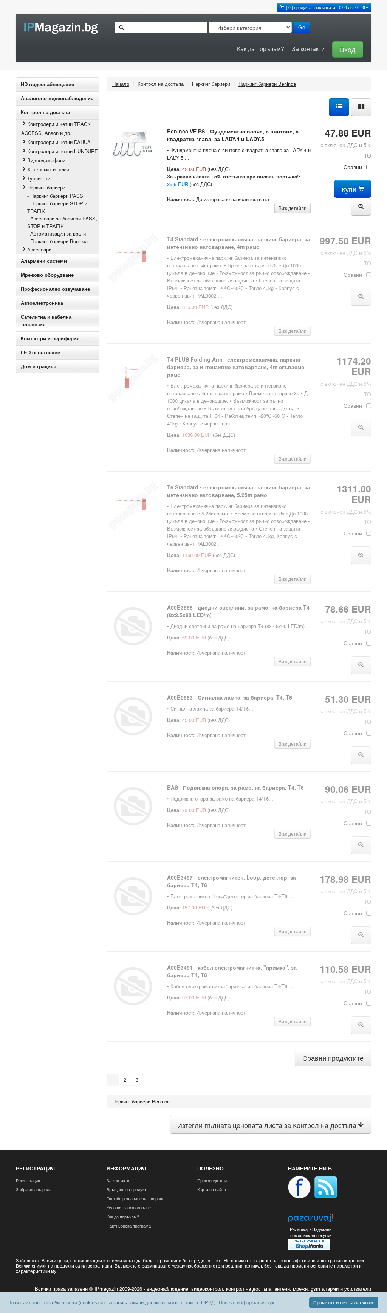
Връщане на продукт (126, 1189)
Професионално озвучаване (55, 288)
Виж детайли (293, 208)
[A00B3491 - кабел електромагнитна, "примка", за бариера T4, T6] (133, 985)
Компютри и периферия (50, 338)
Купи (350, 189)
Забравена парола (33, 1189)
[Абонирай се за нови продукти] (325, 1186)
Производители (212, 1180)
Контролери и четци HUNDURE (62, 151)
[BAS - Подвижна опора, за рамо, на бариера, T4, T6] (133, 805)
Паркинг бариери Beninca (267, 83)
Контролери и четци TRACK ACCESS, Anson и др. (56, 128)
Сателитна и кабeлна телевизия (46, 320)
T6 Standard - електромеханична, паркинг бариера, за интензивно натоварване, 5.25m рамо (238, 490)
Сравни (353, 167)
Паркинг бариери (46, 187)
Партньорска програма (129, 1226)
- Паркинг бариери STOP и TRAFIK (57, 207)
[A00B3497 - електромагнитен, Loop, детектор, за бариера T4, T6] (133, 895)
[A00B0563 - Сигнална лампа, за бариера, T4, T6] (133, 715)
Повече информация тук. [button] (247, 1302)
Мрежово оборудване (47, 274)
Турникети (38, 178)
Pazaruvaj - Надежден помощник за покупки (310, 1232)
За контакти (308, 48)
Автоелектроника (42, 302)
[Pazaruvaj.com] (310, 1220)
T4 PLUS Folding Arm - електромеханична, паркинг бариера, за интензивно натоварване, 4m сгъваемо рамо (236, 366)
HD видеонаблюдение (47, 84)
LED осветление (40, 352)
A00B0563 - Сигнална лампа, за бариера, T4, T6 (229, 697)
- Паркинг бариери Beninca (57, 241)
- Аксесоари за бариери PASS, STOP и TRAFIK (62, 222)
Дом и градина (38, 366)
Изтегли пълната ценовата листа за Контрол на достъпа (267, 1125)
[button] (345, 49)
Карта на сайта (211, 1189)
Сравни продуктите (333, 1058)
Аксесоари (39, 249)
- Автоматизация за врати (56, 233)
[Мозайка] (361, 106)
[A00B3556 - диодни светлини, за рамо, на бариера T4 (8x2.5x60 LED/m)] (133, 625)
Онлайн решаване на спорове (135, 1198)
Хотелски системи (48, 169)
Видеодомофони (46, 160)
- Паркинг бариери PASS (55, 195)
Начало (120, 83)
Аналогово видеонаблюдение (57, 98)
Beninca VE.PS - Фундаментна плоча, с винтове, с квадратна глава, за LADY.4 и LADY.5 (233, 135)
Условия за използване (129, 1207)
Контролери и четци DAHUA (59, 142)
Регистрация (28, 1180)
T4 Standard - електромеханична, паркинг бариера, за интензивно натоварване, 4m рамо (238, 242)
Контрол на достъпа (45, 112)
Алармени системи (44, 260)
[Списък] (339, 106)
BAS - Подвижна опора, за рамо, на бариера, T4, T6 (235, 787)
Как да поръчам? (260, 48)
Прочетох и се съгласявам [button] (343, 1302)
